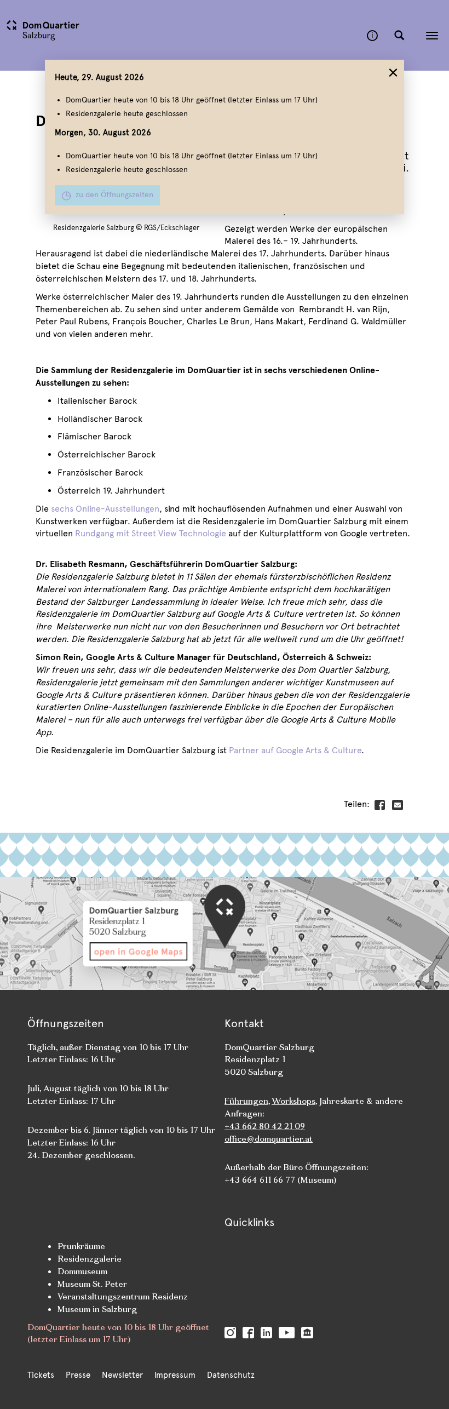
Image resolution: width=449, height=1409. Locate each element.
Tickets (40, 1375)
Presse (78, 1375)
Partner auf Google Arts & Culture (295, 750)
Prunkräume (81, 1246)
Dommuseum (82, 1271)
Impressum (174, 1375)
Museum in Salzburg (97, 1309)
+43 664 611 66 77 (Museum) (280, 1179)
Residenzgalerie (89, 1258)
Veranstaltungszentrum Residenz (122, 1296)
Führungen (246, 1101)
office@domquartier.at (269, 1138)
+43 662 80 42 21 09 (265, 1126)
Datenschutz (231, 1375)
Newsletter (122, 1375)
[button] (399, 35)
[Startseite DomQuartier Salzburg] (183, 35)
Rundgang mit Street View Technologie (150, 533)
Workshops (293, 1101)
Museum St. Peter (92, 1284)
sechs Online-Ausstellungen (105, 508)
